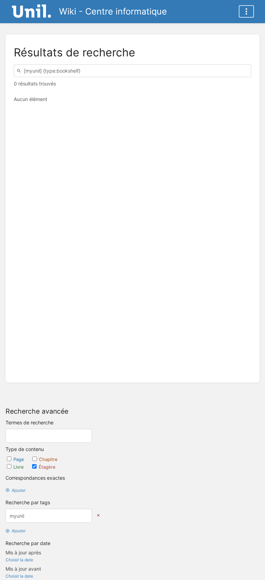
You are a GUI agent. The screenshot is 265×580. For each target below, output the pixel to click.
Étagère (47, 467)
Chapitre (48, 459)
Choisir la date (19, 559)
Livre (19, 467)
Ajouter (19, 490)
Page (19, 459)
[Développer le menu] (246, 11)
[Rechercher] (20, 71)
